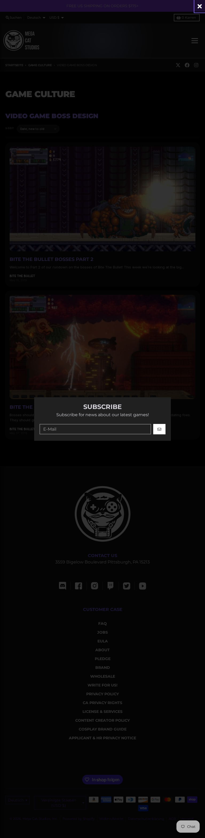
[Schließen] (199, 6)
